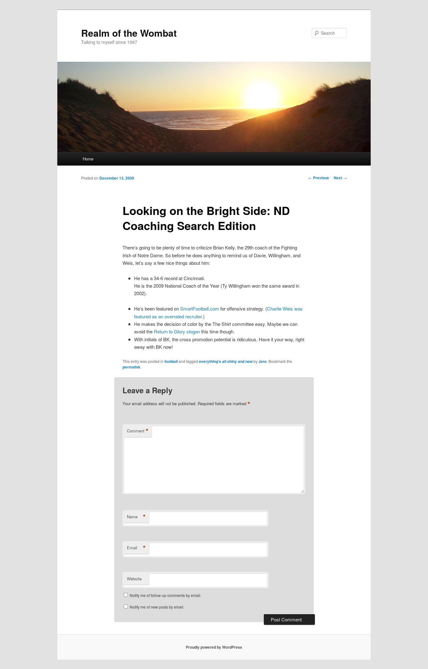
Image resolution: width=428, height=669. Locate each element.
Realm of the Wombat (129, 32)
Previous (318, 177)
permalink (131, 367)
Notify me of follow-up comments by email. (165, 595)
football (171, 361)
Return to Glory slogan (177, 331)
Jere (262, 361)
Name (136, 517)
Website (134, 579)
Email (136, 548)
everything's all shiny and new (226, 361)
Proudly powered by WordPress (214, 647)
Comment (138, 431)
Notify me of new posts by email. (157, 606)
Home (88, 159)
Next (340, 177)
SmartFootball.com (199, 308)
